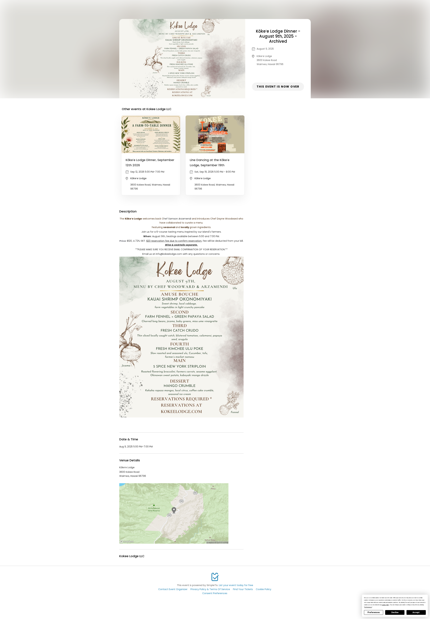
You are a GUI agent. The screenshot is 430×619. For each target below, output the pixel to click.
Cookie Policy (263, 589)
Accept (416, 612)
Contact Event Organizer (172, 589)
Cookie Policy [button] (385, 605)
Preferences (374, 612)
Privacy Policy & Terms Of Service (210, 589)
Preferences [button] (368, 607)
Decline (394, 612)
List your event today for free (236, 585)
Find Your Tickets (243, 589)
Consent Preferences (214, 593)
